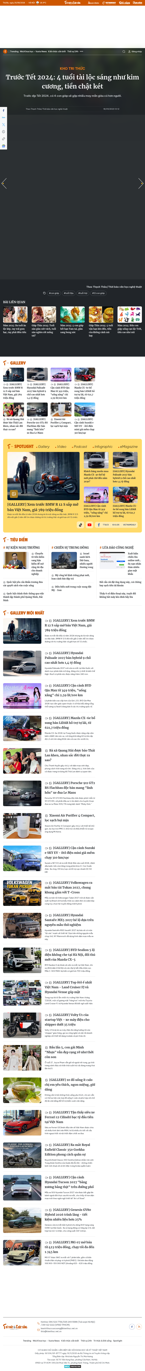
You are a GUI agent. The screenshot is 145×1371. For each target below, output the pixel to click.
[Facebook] (3, 110)
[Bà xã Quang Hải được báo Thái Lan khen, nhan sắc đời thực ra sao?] (13, 409)
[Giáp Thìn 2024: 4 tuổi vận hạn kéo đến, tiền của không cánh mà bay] (101, 314)
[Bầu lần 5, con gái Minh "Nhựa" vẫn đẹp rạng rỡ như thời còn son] (22, 1058)
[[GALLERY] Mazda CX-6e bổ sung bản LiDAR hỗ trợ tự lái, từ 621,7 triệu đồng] (84, 375)
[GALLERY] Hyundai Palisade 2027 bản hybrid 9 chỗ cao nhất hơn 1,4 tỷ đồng (36, 391)
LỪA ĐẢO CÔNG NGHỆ (118, 547)
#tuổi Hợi (82, 293)
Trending (14, 51)
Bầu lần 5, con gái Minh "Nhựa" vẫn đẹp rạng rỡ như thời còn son (69, 1052)
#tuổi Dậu (68, 293)
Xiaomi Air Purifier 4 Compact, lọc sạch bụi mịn (61, 422)
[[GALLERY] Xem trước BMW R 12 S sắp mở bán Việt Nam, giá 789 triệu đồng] (13, 375)
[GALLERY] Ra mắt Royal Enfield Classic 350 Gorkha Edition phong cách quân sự (67, 1149)
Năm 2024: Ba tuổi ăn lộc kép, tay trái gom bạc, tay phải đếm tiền (14, 329)
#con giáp (54, 293)
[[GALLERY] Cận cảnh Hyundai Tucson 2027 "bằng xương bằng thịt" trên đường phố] (22, 1187)
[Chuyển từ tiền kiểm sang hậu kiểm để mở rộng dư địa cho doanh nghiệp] (16, 560)
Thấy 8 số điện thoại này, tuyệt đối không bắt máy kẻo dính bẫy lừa (118, 595)
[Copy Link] (3, 138)
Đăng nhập (137, 51)
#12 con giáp (98, 293)
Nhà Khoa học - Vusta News (33, 51)
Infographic (104, 446)
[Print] (3, 131)
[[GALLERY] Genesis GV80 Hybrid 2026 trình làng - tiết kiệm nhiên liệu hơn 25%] (22, 1220)
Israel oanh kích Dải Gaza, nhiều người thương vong (86, 560)
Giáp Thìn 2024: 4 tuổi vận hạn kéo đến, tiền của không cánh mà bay (101, 330)
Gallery (44, 446)
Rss (139, 1327)
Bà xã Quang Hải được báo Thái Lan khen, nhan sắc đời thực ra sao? (13, 424)
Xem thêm (81, 51)
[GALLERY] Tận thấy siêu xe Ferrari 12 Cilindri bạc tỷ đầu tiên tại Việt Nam (70, 1117)
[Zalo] (3, 117)
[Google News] (3, 146)
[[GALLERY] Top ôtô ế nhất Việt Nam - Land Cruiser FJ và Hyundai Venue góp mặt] (22, 993)
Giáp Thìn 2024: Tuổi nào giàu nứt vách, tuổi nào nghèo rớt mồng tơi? (44, 330)
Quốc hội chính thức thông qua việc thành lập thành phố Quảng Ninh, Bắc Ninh (23, 597)
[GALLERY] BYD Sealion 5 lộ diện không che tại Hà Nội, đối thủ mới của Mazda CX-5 (70, 954)
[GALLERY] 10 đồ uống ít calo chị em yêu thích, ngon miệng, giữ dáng (70, 1084)
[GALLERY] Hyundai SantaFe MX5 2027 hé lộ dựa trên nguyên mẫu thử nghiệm (69, 920)
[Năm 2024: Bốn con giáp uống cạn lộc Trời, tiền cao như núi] (130, 314)
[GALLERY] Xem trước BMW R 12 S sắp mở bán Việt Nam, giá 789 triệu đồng (13, 391)
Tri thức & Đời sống (102, 1341)
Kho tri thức (72, 68)
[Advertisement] (72, 27)
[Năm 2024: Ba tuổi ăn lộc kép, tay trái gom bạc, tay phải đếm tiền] (15, 314)
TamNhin (137, 3)
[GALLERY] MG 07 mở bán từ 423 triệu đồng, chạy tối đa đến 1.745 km (69, 1247)
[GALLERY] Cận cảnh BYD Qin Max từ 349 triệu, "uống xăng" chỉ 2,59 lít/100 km (60, 391)
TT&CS (106, 525)
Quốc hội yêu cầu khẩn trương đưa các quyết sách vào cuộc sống (23, 584)
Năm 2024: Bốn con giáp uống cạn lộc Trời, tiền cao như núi (130, 329)
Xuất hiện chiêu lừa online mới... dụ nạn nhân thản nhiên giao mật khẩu (134, 563)
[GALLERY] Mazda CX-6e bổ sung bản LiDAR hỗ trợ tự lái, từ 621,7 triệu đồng (84, 391)
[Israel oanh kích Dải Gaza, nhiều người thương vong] (64, 560)
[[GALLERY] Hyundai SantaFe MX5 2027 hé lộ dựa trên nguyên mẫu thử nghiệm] (22, 925)
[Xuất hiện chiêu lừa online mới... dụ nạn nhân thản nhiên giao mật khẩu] (112, 560)
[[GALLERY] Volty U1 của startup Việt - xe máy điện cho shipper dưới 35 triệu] (22, 1025)
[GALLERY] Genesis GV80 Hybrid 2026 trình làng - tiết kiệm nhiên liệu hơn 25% (68, 1214)
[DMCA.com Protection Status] (72, 1366)
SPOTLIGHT (24, 446)
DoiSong (124, 3)
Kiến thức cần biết (57, 51)
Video (61, 446)
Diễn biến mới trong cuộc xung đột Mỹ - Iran (71, 588)
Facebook (132, 1327)
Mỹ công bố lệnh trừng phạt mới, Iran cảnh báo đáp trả (70, 577)
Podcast (80, 446)
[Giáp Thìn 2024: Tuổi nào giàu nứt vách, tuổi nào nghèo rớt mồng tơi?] (44, 314)
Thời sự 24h (72, 51)
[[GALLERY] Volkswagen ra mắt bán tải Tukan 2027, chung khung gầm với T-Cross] (22, 893)
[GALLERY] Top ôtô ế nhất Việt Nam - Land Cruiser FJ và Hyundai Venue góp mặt (68, 987)
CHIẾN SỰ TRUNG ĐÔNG (71, 547)
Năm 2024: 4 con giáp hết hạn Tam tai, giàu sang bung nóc (71, 329)
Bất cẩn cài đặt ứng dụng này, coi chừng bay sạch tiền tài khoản (120, 584)
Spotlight (117, 1341)
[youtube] (89, 524)
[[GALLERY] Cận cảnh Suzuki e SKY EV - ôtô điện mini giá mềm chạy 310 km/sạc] (84, 409)
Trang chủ (5, 51)
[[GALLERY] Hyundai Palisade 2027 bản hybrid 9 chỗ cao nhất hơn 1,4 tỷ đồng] (37, 375)
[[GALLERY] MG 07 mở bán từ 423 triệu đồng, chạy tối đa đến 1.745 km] (22, 1252)
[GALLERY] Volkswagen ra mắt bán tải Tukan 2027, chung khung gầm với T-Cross (68, 887)
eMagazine (129, 446)
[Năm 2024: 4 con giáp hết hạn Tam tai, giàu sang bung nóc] (72, 314)
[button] (141, 183)
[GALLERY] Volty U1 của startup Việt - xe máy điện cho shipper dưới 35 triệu (67, 1019)
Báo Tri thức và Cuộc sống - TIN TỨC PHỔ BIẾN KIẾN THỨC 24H (72, 3)
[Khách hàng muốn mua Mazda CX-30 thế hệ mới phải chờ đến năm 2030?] (96, 460)
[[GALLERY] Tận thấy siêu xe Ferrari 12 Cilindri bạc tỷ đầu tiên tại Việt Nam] (22, 1123)
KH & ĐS (115, 525)
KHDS (93, 3)
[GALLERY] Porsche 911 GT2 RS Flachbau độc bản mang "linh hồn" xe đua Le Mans (37, 426)
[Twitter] (3, 124)
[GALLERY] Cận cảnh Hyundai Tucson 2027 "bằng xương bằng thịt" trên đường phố (69, 1182)
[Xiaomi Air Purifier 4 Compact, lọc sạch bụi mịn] (61, 409)
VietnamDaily (129, 525)
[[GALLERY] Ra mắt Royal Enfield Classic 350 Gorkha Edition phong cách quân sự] (22, 1155)
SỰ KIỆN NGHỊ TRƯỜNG (22, 547)
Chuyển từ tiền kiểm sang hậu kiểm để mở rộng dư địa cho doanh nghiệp (37, 563)
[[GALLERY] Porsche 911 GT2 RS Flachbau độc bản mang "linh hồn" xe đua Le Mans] (37, 409)
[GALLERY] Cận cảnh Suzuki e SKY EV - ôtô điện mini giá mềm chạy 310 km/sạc (84, 426)
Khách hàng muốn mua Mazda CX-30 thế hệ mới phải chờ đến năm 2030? (96, 476)
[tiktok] (80, 524)
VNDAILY (109, 3)
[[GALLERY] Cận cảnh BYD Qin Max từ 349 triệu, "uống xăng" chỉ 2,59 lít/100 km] (61, 375)
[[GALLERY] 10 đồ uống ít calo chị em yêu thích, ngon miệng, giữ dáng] (22, 1090)
